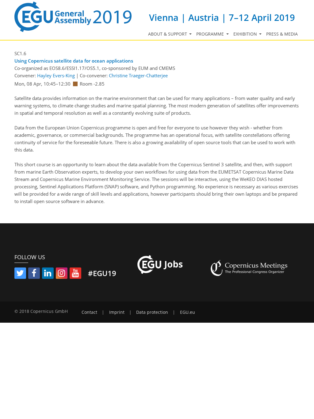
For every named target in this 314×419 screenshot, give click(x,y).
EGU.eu (187, 312)
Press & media (282, 34)
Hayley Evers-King (56, 75)
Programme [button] (210, 34)
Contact (89, 312)
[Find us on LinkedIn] (48, 274)
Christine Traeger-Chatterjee (138, 75)
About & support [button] (168, 34)
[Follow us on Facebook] (34, 274)
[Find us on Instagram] (61, 274)
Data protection (152, 312)
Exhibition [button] (245, 34)
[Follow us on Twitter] (20, 274)
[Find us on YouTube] (75, 274)
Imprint (116, 312)
